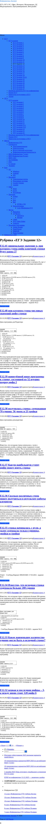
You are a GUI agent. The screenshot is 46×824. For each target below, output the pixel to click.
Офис (11, 187)
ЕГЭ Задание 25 (18, 85)
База (5, 167)
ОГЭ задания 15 (18, 131)
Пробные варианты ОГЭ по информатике (24, 135)
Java (14, 200)
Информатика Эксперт (8, 1)
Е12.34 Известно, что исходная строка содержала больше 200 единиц (22, 586)
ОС (10, 169)
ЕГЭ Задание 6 (18, 52)
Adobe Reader (18, 227)
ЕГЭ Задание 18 (18, 75)
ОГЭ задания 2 (18, 104)
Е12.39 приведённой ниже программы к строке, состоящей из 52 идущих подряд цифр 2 (22, 379)
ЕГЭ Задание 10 (18, 60)
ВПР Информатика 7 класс (18, 154)
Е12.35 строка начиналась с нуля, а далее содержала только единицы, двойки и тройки (20, 530)
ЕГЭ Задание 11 (18, 62)
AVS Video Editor (19, 221)
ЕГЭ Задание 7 (18, 54)
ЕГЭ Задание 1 (18, 43)
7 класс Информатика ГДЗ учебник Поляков (20, 812)
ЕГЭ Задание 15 (18, 69)
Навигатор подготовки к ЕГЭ (19, 94)
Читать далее (4, 306)
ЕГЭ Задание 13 (18, 66)
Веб (14, 202)
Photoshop (16, 212)
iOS (14, 175)
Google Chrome (18, 183)
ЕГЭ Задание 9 (18, 58)
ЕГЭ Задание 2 (18, 44)
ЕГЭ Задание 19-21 (20, 77)
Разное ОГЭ (13, 137)
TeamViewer (17, 229)
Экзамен (12, 166)
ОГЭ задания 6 (18, 112)
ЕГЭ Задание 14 (18, 68)
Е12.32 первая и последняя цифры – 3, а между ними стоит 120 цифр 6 (22, 691)
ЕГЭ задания (13, 41)
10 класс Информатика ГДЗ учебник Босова (20, 797)
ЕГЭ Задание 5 (18, 50)
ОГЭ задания (13, 100)
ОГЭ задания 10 (18, 119)
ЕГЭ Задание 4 (18, 48)
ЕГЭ (5, 39)
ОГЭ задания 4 (18, 108)
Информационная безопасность (24, 152)
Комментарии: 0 (39, 256)
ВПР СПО (12, 158)
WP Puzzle (9, 819)
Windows (16, 171)
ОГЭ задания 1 (18, 102)
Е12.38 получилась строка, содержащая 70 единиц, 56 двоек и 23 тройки (23, 410)
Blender (19, 217)
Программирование (20, 146)
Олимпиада (13, 144)
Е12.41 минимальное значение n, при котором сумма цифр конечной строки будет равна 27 (22, 248)
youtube (15, 185)
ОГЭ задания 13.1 (19, 125)
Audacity (16, 223)
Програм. (12, 194)
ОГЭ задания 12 (18, 123)
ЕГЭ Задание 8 (18, 56)
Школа (6, 141)
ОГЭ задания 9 (18, 118)
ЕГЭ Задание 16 (18, 71)
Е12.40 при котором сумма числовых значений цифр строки (21, 312)
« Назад (3, 745)
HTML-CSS (21, 204)
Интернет (12, 177)
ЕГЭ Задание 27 (18, 89)
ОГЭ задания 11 (18, 121)
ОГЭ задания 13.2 (19, 127)
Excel (15, 191)
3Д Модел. (17, 214)
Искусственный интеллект (22, 150)
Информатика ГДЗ (15, 143)
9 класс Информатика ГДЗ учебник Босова (19, 805)
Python (15, 196)
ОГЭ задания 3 (18, 106)
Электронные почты (20, 179)
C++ (14, 198)
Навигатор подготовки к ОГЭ (19, 139)
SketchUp (20, 216)
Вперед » (20, 745)
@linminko (10, 749)
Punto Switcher (18, 233)
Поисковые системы (20, 181)
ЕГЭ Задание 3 (18, 46)
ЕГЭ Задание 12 (14, 256)
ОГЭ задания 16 (18, 133)
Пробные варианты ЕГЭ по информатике (24, 91)
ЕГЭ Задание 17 (18, 73)
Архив (11, 96)
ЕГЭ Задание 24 (18, 83)
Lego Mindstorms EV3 (25, 208)
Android (16, 173)
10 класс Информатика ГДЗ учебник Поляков (20, 801)
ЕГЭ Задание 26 (18, 87)
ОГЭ (6, 98)
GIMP (15, 219)
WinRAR (16, 231)
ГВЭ (10, 162)
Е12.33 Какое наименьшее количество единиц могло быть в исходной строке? (22, 639)
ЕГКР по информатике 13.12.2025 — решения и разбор (24, 777)
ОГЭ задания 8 (18, 116)
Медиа (11, 210)
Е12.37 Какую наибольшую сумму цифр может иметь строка (19, 466)
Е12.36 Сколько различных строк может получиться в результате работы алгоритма (23, 498)
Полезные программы (17, 225)
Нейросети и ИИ (10, 235)
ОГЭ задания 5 (18, 110)
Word (15, 189)
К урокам (12, 164)
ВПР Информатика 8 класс (18, 156)
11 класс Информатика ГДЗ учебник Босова (20, 794)
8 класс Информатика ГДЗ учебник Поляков (20, 808)
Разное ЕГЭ (13, 93)
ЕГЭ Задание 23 (18, 81)
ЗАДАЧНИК (13, 160)
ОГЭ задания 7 (18, 114)
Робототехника (18, 148)
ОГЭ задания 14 (18, 129)
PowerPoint (17, 192)
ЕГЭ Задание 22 (18, 79)
